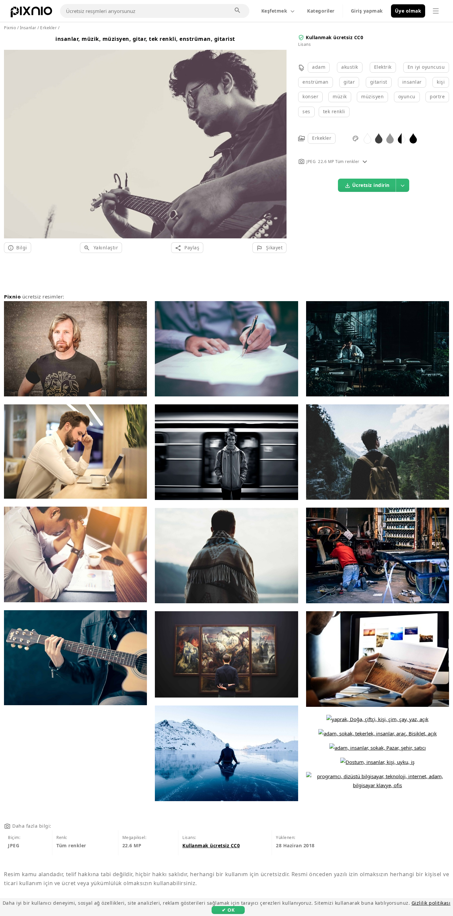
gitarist (378, 82)
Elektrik (383, 67)
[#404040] (378, 138)
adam (318, 67)
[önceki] (11, 136)
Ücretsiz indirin (371, 185)
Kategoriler (321, 11)
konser (310, 96)
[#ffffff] (367, 138)
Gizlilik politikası (431, 903)
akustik (349, 67)
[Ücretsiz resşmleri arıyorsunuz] (238, 10)
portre (437, 96)
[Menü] (435, 11)
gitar (349, 82)
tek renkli (334, 111)
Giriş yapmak (367, 11)
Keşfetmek (274, 11)
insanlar (412, 82)
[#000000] (413, 138)
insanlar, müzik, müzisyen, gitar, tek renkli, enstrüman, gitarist (145, 38)
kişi (441, 82)
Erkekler (321, 138)
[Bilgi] (364, 161)
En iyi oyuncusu (426, 67)
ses (306, 111)
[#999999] (390, 138)
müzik (340, 96)
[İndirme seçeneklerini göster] (402, 185)
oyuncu (407, 96)
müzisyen (372, 96)
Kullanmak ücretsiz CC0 (334, 37)
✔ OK (228, 910)
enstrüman (315, 82)
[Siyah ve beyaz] (401, 138)
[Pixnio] (31, 13)
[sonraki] (279, 136)
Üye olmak (408, 11)
